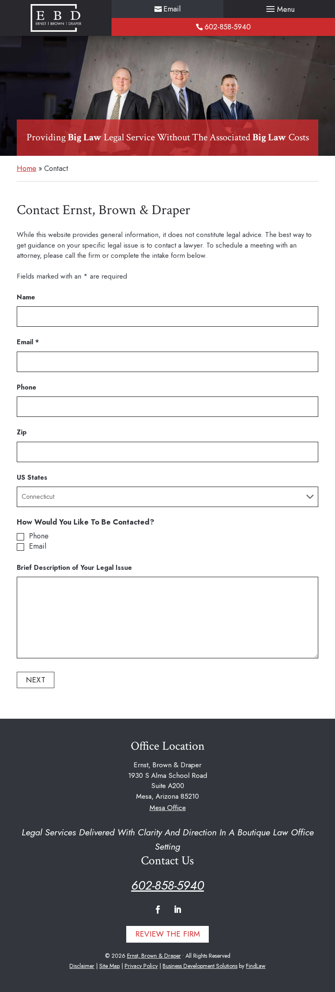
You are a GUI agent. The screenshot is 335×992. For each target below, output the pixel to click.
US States (32, 477)
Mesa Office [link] (168, 808)
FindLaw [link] (256, 966)
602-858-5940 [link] (228, 27)
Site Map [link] (109, 966)
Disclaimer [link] (81, 966)
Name (26, 297)
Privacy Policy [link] (141, 966)
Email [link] (172, 9)
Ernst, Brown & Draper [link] (154, 956)
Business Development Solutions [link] (200, 966)
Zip (22, 432)
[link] (56, 18)
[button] (279, 9)
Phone (26, 387)
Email (28, 342)
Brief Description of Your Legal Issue (74, 567)
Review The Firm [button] (167, 933)
